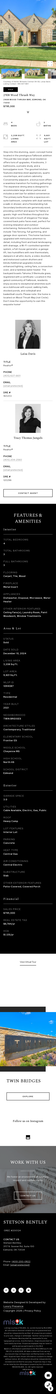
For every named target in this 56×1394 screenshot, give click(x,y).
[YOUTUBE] (28, 1290)
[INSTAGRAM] (13, 1290)
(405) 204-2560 (12, 459)
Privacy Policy (32, 1310)
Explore (28, 1096)
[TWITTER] (21, 1290)
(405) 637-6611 (12, 375)
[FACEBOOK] (6, 1290)
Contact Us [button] (28, 1195)
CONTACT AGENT (28, 493)
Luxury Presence (13, 1306)
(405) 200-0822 (21, 1261)
